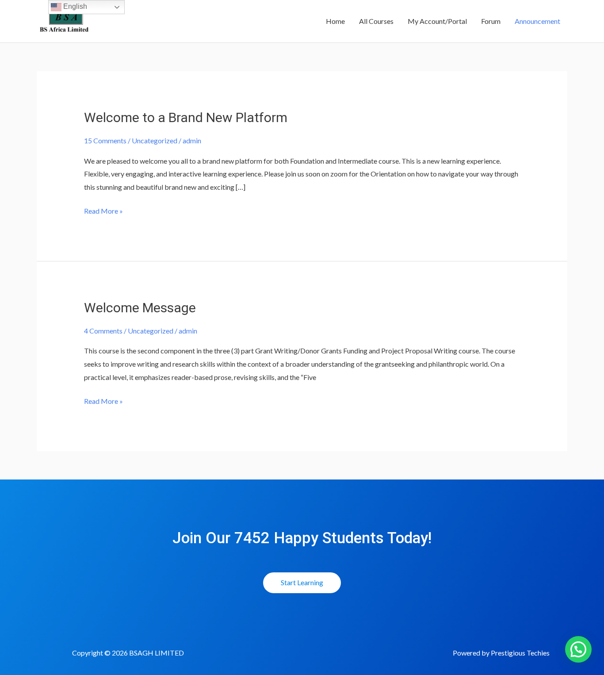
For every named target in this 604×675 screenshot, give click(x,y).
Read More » (103, 209)
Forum (491, 21)
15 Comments (105, 140)
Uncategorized (154, 140)
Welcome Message (140, 307)
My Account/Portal (437, 21)
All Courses (376, 21)
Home (335, 21)
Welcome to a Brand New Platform (185, 117)
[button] (578, 649)
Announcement (537, 21)
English (74, 6)
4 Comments (103, 330)
